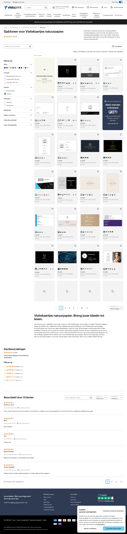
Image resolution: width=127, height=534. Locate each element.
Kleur (5, 64)
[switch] (117, 2)
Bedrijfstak (7, 110)
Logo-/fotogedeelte (10, 125)
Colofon (45, 520)
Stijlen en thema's (10, 115)
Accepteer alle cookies (113, 528)
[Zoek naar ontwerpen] (30, 46)
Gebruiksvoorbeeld (10, 120)
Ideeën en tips (48, 504)
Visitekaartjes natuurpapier (29, 27)
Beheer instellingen (90, 528)
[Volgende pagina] (87, 308)
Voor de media (74, 504)
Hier (71, 22)
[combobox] (35, 8)
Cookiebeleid (100, 524)
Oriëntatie (7, 99)
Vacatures (73, 499)
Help (45, 499)
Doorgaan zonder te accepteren (113, 510)
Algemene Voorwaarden (36, 520)
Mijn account (47, 497)
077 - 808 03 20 (8, 520)
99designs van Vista (18, 2)
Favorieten (118, 46)
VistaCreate (7, 2)
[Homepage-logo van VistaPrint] (13, 7)
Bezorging (47, 502)
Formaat (6, 72)
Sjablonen (43, 27)
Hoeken (6, 87)
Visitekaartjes (14, 27)
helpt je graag (14, 502)
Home (5, 27)
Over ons (73, 497)
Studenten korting (49, 509)
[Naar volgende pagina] (121, 482)
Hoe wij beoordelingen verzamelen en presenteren (16, 356)
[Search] (91, 397)
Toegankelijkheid (48, 507)
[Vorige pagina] (56, 308)
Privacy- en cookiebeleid (23, 520)
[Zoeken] (45, 7)
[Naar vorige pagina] (102, 482)
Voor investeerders (75, 502)
